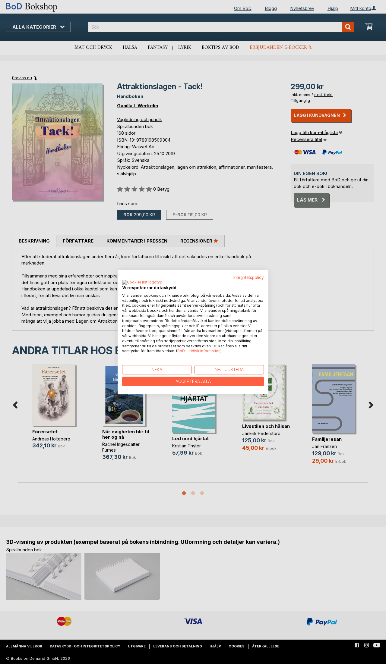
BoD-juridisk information (198, 351)
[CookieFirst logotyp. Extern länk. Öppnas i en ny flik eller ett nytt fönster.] (142, 282)
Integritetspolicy (248, 277)
